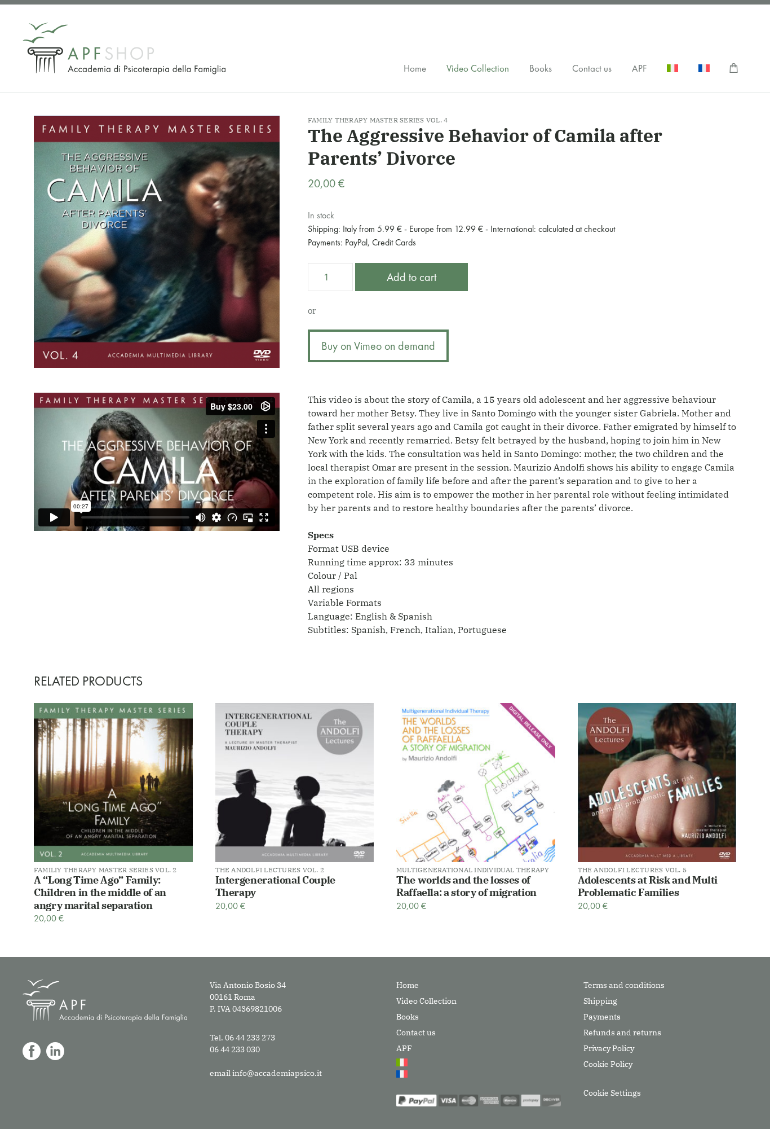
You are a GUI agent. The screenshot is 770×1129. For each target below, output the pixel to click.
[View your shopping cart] (733, 68)
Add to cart (411, 277)
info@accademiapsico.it (277, 1073)
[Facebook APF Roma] (32, 1051)
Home (415, 68)
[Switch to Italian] (672, 68)
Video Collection (477, 68)
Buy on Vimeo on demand (378, 346)
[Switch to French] (704, 68)
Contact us (592, 68)
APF (639, 68)
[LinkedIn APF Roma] (55, 1051)
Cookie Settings (612, 1093)
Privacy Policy (608, 1048)
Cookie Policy (607, 1064)
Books (540, 68)
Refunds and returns (622, 1032)
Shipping (600, 1001)
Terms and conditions (624, 985)
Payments (602, 1017)
